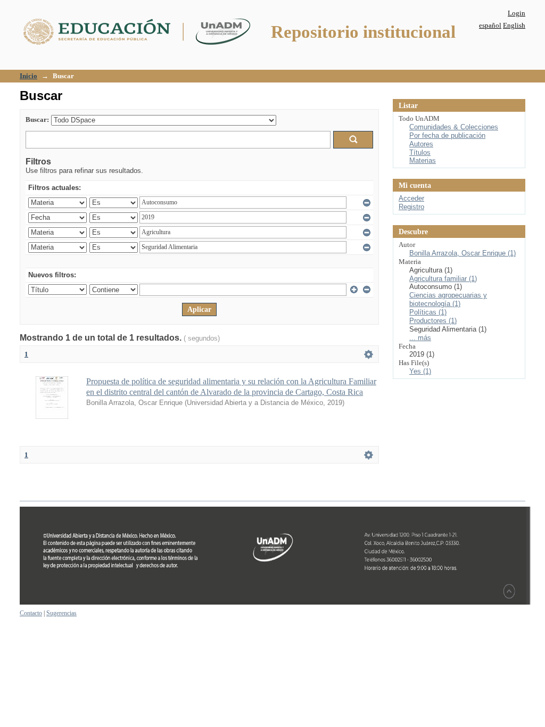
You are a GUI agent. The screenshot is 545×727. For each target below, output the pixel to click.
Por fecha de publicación (447, 135)
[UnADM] (275, 602)
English (514, 25)
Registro (411, 207)
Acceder (411, 198)
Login (516, 13)
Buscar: (37, 119)
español (490, 25)
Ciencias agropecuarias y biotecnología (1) (448, 299)
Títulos (420, 152)
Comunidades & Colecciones (453, 127)
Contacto (31, 613)
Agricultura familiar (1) (443, 279)
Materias (422, 160)
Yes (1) (420, 371)
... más (420, 338)
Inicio (28, 76)
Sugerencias (61, 613)
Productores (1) (433, 321)
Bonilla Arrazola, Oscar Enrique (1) (462, 253)
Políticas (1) (428, 312)
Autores (421, 144)
